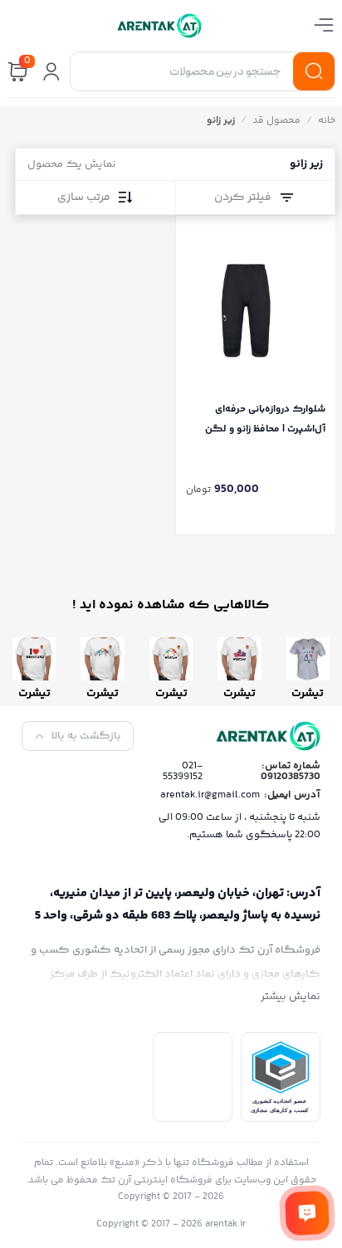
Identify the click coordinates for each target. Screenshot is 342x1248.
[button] (51, 71)
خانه (326, 121)
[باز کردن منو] (323, 25)
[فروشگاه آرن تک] (159, 25)
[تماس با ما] (307, 1213)
